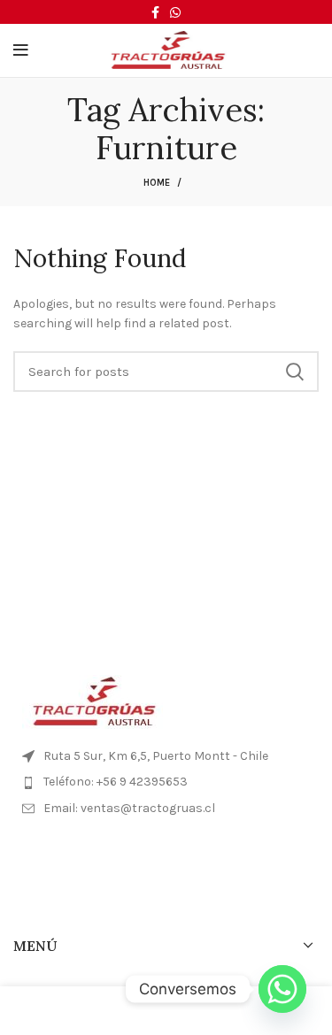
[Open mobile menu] (20, 50)
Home (156, 182)
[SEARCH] (295, 371)
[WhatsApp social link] (175, 12)
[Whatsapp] (282, 989)
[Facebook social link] (155, 12)
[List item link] (166, 782)
